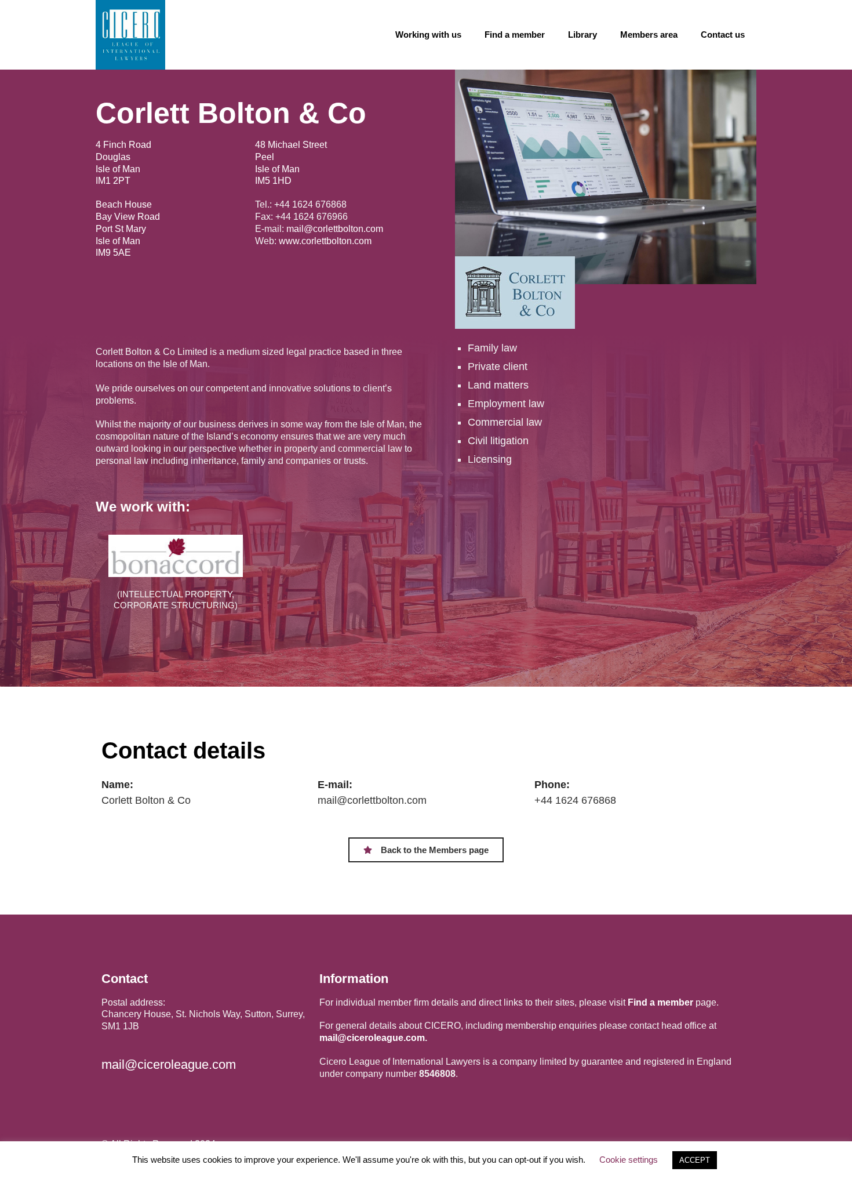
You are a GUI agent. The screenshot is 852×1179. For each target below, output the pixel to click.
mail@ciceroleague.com (168, 1064)
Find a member (515, 34)
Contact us (723, 34)
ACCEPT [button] (694, 1160)
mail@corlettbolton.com (334, 229)
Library (582, 34)
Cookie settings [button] (628, 1160)
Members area (649, 34)
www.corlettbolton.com (325, 241)
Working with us (428, 34)
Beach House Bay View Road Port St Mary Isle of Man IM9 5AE (128, 228)
